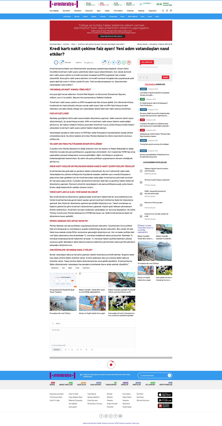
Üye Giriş (140, 394)
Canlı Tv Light (55, 400)
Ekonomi (89, 10)
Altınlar (85, 16)
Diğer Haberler (132, 16)
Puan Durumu (111, 384)
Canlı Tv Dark (73, 394)
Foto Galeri (118, 10)
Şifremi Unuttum (143, 400)
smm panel (73, 407)
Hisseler (93, 16)
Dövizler (77, 16)
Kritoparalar (113, 16)
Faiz (63, 268)
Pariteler (103, 16)
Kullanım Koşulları (125, 423)
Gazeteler (153, 10)
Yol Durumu (150, 384)
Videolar (130, 10)
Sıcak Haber (127, 407)
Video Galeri (127, 397)
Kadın (107, 10)
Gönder (56, 349)
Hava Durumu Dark (57, 394)
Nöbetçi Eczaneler (76, 400)
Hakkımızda (87, 423)
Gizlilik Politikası (102, 423)
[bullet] (81, 349)
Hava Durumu (95, 384)
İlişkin (70, 268)
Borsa (122, 16)
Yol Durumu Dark (56, 397)
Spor (99, 10)
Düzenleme (55, 268)
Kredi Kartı (86, 268)
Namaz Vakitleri (66, 384)
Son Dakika (54, 10)
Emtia (150, 16)
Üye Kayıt (140, 397)
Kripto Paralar (166, 384)
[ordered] (77, 349)
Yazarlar (141, 10)
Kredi (157, 16)
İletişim (93, 423)
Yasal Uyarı (135, 423)
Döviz (142, 16)
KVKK (117, 423)
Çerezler (111, 423)
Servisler (66, 10)
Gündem (77, 10)
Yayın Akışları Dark (75, 397)
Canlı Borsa (67, 16)
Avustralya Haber (55, 44)
